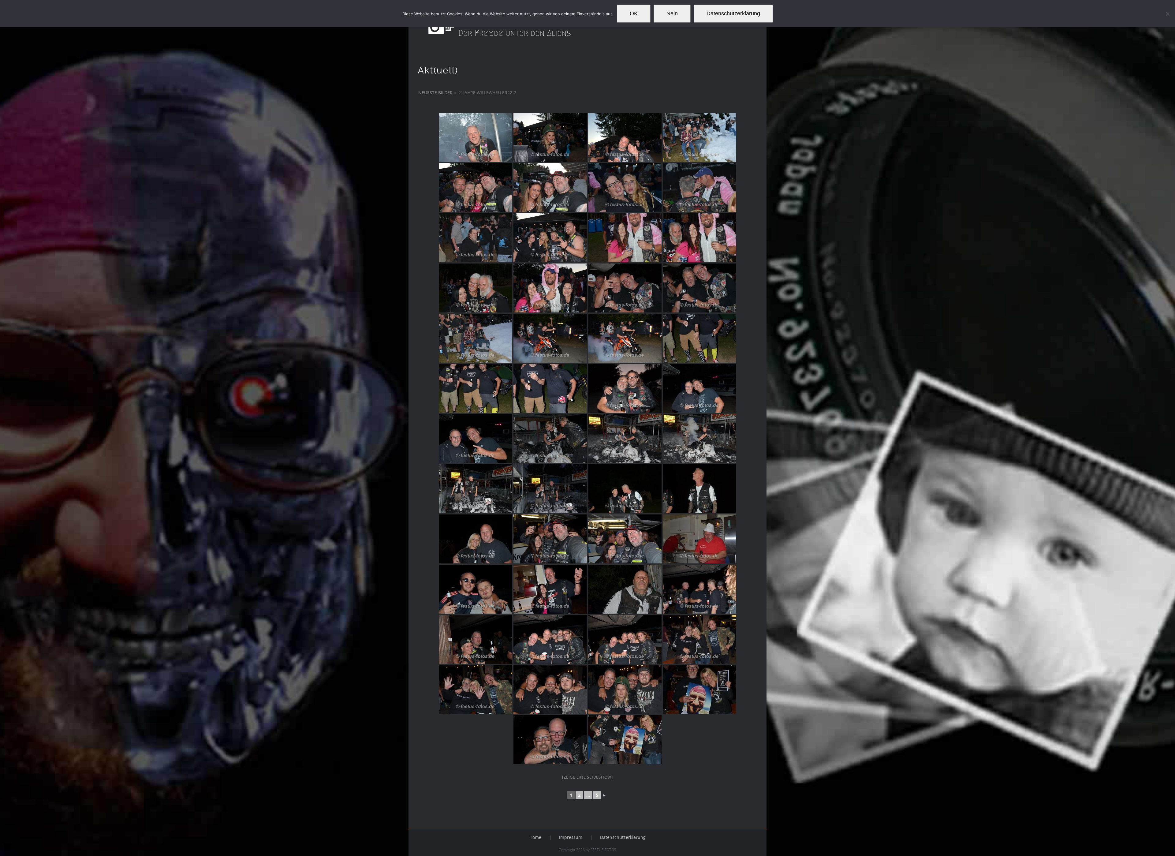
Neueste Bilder (435, 92)
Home (535, 837)
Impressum (570, 837)
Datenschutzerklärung (623, 837)
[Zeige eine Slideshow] (587, 777)
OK (634, 13)
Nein (672, 13)
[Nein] (1167, 14)
